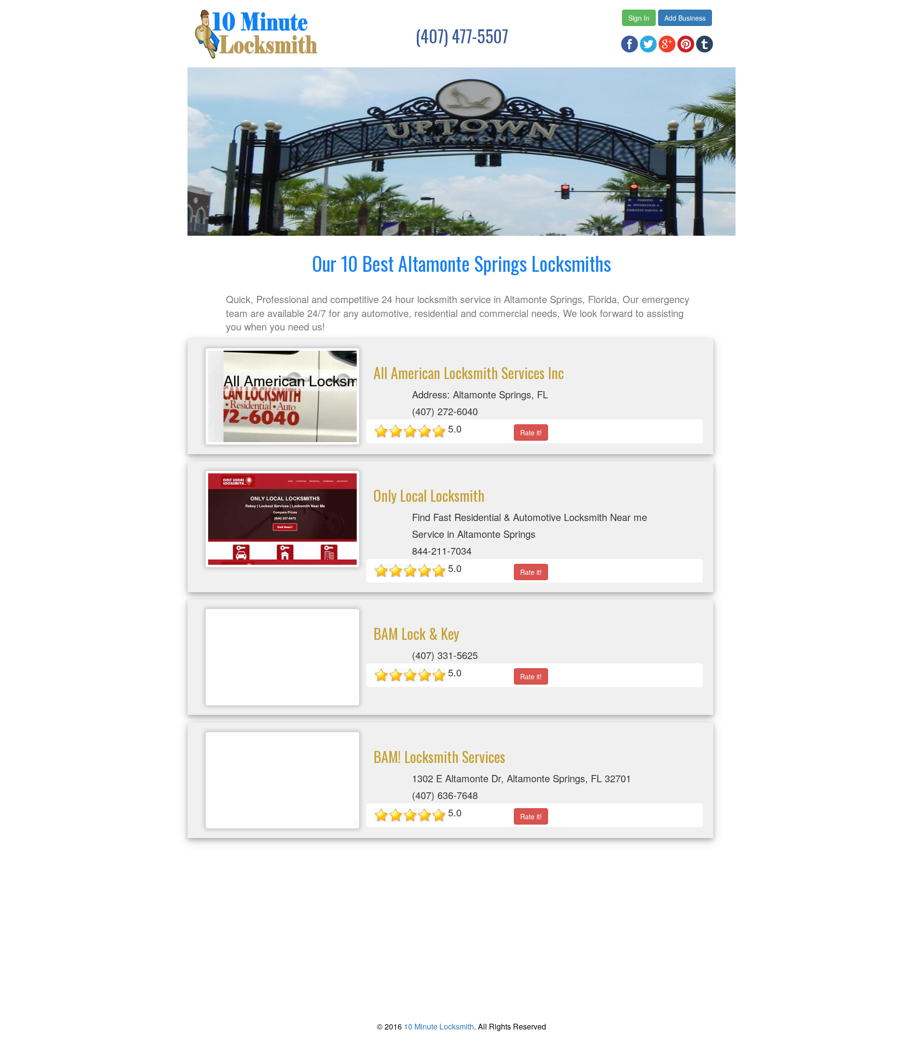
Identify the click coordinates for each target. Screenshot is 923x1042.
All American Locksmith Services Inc (469, 372)
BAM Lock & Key (416, 633)
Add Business (685, 18)
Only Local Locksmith (429, 495)
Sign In (638, 18)
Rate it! (531, 432)
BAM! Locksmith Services (439, 756)
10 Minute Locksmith (439, 1026)
